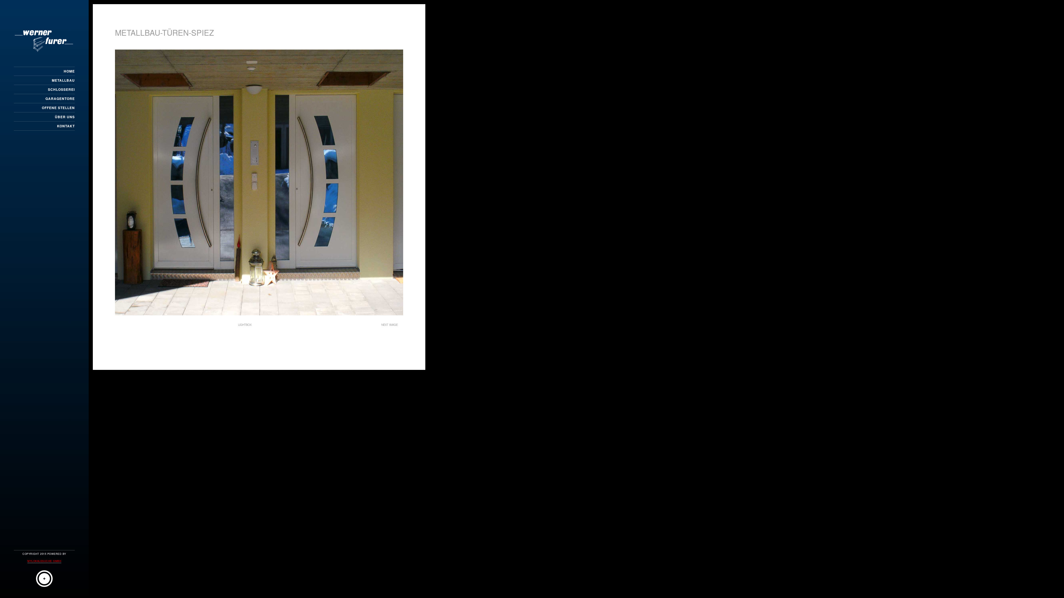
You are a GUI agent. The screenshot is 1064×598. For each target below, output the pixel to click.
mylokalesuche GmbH (44, 561)
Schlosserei (61, 89)
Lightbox (244, 324)
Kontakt (66, 125)
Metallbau (63, 80)
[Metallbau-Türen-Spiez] (259, 313)
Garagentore (60, 98)
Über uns (65, 116)
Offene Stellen (58, 107)
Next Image (389, 324)
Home (69, 71)
